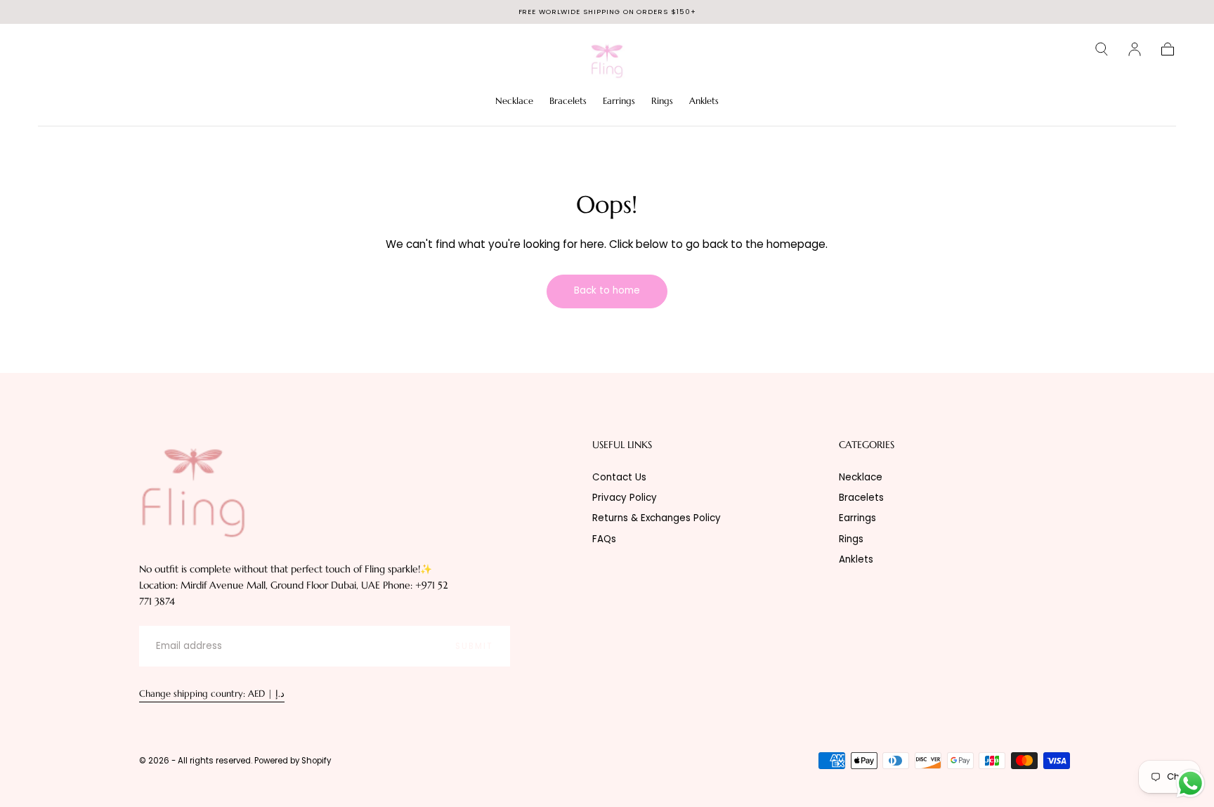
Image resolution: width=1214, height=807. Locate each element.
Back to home (607, 290)
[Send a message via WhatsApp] (1190, 783)
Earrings (619, 101)
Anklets (704, 101)
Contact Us (619, 477)
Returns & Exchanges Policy (656, 518)
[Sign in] (1134, 49)
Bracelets (568, 101)
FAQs (604, 539)
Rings (662, 101)
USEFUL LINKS (622, 445)
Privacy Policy (624, 497)
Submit (474, 646)
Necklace (514, 101)
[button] (1101, 49)
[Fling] (193, 492)
